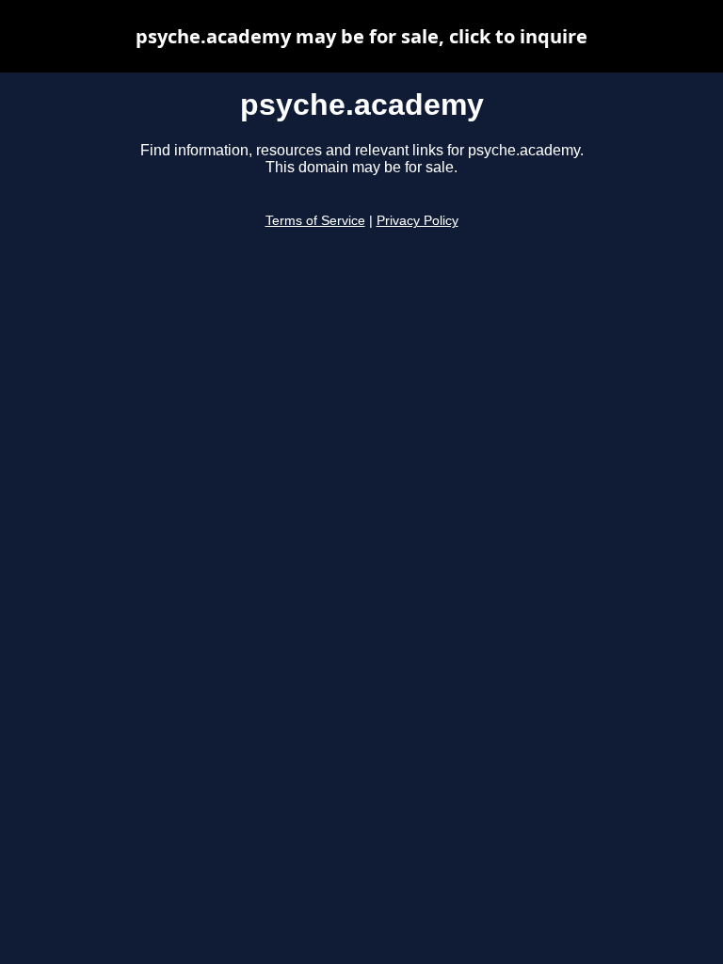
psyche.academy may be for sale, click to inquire (361, 36)
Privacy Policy (417, 221)
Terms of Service (315, 221)
